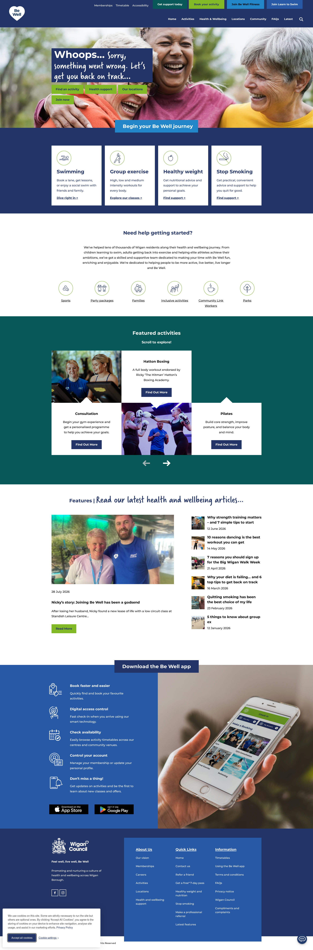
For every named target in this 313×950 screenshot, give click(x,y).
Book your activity (206, 4)
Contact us (183, 866)
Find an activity (67, 89)
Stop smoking (185, 903)
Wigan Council (225, 899)
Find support (174, 198)
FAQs (275, 19)
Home (172, 19)
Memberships (103, 5)
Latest (288, 19)
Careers (141, 874)
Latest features (186, 924)
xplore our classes (126, 198)
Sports (65, 300)
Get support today (169, 4)
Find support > (228, 198)
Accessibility (140, 5)
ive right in (67, 198)
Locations (238, 19)
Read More (64, 628)
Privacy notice (224, 891)
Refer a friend (185, 874)
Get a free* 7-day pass (190, 883)
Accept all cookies (21, 938)
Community (258, 19)
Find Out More (86, 444)
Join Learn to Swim (284, 4)
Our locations (132, 89)
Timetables (222, 857)
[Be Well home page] (16, 20)
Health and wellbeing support (150, 901)
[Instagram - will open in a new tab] (63, 892)
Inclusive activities (174, 300)
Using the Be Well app (230, 866)
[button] (146, 463)
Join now (63, 100)
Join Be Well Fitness (246, 4)
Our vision (142, 857)
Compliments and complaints (227, 910)
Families (138, 300)
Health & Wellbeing (213, 19)
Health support (100, 89)
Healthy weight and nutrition (189, 893)
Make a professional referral (189, 914)
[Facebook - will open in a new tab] (55, 892)
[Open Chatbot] (302, 939)
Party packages (102, 300)
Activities (187, 19)
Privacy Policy (64, 927)
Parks (247, 300)
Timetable (122, 5)
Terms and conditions (229, 874)
